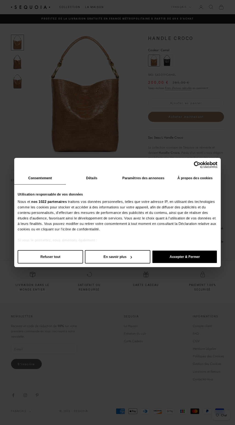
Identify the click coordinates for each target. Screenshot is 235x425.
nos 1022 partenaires (49, 202)
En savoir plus (115, 257)
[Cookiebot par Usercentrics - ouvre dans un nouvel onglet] (197, 164)
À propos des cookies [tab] (195, 178)
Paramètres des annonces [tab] (143, 178)
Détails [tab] (91, 178)
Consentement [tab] (40, 178)
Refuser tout (50, 257)
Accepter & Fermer (185, 257)
